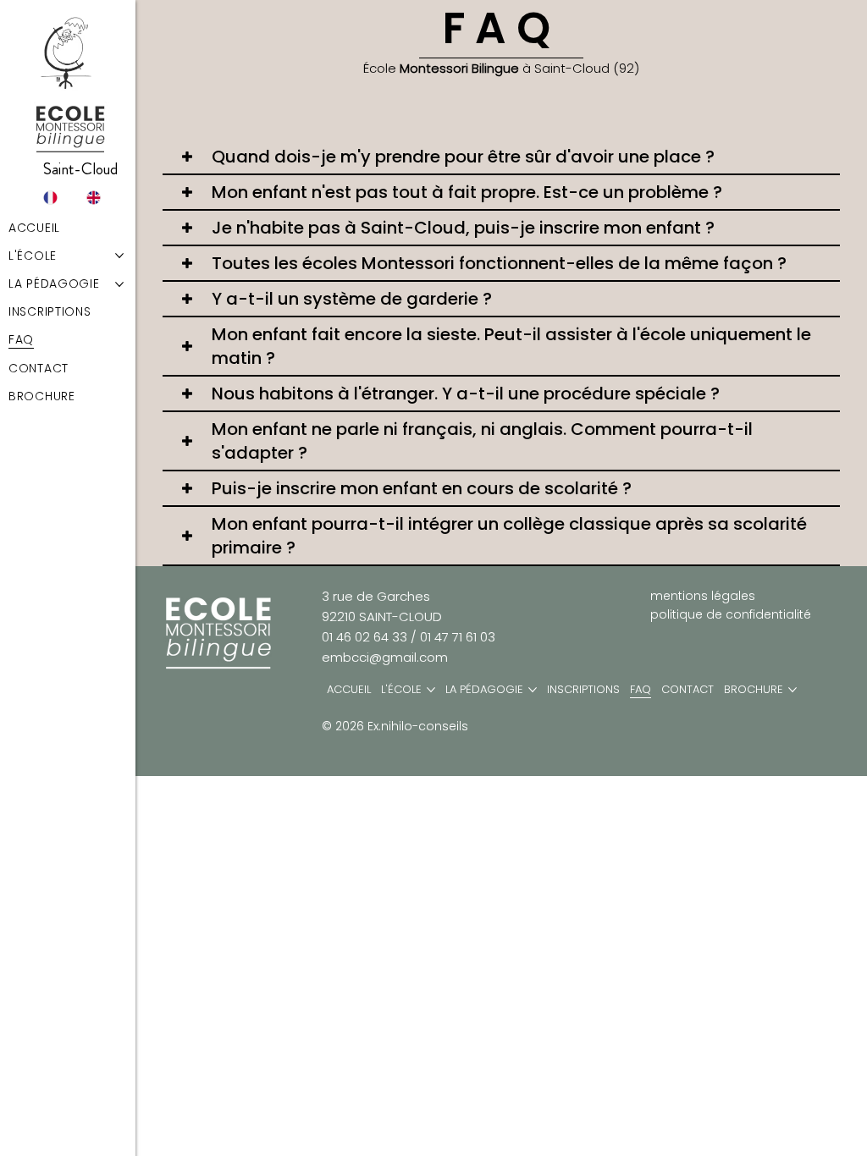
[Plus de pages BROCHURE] (792, 689)
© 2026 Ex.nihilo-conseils (395, 726)
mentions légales (702, 595)
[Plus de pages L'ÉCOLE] (431, 689)
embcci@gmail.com (385, 657)
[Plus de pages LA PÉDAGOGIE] (532, 689)
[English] (90, 198)
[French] (48, 198)
